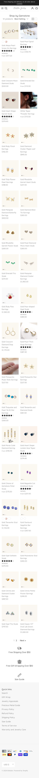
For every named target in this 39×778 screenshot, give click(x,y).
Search (5, 693)
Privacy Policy (8, 709)
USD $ (6, 764)
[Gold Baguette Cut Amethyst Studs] (28, 472)
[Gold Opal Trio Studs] (10, 613)
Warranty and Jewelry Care (14, 729)
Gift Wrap (6, 697)
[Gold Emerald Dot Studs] (28, 70)
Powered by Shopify (21, 770)
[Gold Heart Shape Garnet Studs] (10, 100)
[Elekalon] (19, 8)
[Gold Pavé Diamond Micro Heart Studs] (28, 232)
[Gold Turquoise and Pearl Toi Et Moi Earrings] (10, 396)
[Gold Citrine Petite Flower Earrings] (28, 580)
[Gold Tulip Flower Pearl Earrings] (10, 168)
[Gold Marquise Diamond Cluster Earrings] (28, 262)
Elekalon (10, 770)
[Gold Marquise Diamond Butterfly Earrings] (10, 199)
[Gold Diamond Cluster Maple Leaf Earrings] (28, 135)
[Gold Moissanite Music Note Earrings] (10, 366)
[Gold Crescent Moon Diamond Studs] (10, 70)
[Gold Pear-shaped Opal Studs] (28, 295)
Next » (23, 640)
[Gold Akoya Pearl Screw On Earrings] (10, 30)
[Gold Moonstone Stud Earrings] (28, 544)
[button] (7, 51)
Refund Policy (8, 713)
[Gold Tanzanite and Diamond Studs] (28, 396)
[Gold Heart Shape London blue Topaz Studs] (28, 434)
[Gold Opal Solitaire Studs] (10, 544)
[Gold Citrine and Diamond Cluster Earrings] (10, 580)
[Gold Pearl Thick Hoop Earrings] (28, 331)
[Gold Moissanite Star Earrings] (28, 366)
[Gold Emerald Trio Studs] (10, 262)
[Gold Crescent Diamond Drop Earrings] (10, 331)
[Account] (31, 8)
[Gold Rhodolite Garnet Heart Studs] (28, 168)
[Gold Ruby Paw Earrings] (10, 295)
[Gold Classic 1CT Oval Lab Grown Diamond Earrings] (28, 613)
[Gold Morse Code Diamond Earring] (10, 434)
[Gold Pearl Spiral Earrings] (28, 30)
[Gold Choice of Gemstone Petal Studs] (10, 472)
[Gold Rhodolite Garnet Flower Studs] (10, 232)
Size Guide (6, 721)
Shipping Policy (8, 717)
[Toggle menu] (2, 8)
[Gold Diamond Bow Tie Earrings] (28, 199)
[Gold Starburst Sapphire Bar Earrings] (28, 507)
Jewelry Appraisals (10, 701)
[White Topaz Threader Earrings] (28, 100)
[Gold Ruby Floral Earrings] (10, 135)
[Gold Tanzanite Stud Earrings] (10, 507)
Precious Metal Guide (11, 705)
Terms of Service (9, 725)
